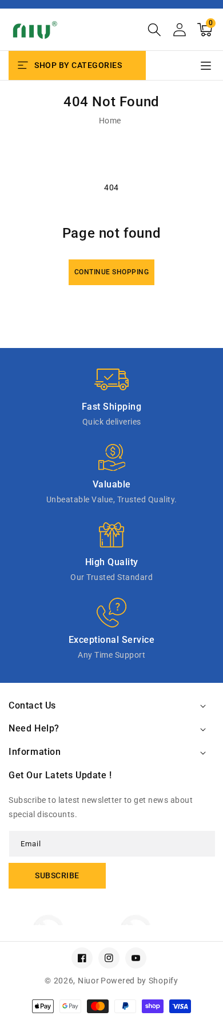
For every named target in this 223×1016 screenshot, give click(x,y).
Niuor (88, 980)
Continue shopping (111, 272)
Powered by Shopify (139, 980)
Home (110, 120)
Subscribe (57, 875)
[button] (154, 29)
